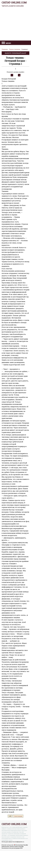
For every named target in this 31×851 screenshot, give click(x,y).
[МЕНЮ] (3, 43)
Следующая (18, 816)
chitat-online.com (14, 4)
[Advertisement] (15, 24)
